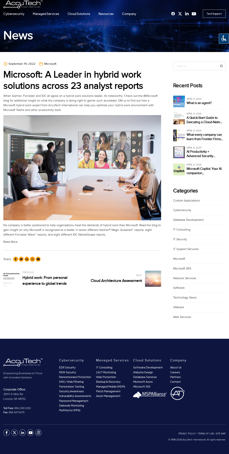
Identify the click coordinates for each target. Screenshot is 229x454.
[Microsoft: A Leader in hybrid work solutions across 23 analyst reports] (82, 167)
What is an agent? (199, 103)
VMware (178, 307)
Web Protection (106, 377)
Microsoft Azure (143, 381)
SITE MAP (221, 433)
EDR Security (67, 367)
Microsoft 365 (182, 268)
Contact (175, 381)
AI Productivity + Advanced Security (200, 154)
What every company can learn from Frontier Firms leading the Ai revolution (204, 139)
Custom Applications (186, 200)
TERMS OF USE (206, 433)
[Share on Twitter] (21, 259)
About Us (176, 367)
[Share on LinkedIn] (26, 259)
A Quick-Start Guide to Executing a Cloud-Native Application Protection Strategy (204, 124)
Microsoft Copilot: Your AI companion (204, 171)
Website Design (143, 372)
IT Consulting (181, 229)
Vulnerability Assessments (75, 396)
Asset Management (108, 396)
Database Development (188, 220)
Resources (106, 14)
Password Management (73, 400)
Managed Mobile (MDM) (110, 386)
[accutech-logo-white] (28, 362)
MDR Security (67, 372)
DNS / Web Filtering (71, 381)
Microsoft (50, 64)
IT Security (180, 239)
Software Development (148, 367)
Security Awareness (71, 391)
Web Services (182, 317)
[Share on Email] (38, 259)
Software (179, 288)
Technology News (184, 297)
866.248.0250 (22, 408)
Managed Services (46, 14)
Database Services (145, 377)
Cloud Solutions (79, 14)
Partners (175, 377)
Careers (175, 372)
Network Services (184, 278)
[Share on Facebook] (15, 259)
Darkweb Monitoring (71, 405)
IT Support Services (185, 249)
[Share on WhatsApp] (32, 259)
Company (129, 14)
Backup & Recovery (108, 381)
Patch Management (108, 391)
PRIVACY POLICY (187, 433)
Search (221, 66)
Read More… (11, 242)
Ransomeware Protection (75, 377)
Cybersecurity (13, 14)
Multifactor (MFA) (69, 410)
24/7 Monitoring (106, 372)
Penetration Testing (71, 386)
